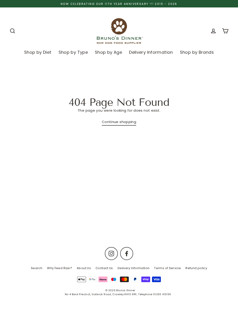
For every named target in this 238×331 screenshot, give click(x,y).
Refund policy (196, 268)
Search (36, 268)
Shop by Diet (38, 52)
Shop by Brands (197, 52)
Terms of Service (167, 268)
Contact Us (104, 268)
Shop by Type (73, 52)
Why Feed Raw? (59, 268)
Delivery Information (151, 52)
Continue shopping (119, 121)
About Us (84, 268)
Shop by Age (108, 52)
